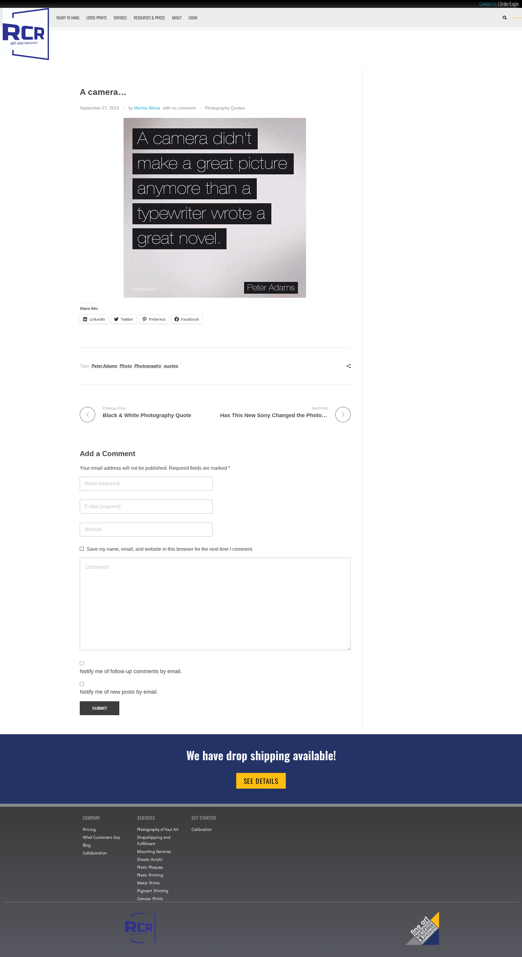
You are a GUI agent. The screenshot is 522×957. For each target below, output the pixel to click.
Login (192, 18)
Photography (147, 365)
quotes (171, 365)
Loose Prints (96, 18)
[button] (505, 17)
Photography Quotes (225, 107)
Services (120, 18)
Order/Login (509, 3)
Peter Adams (104, 365)
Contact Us (488, 3)
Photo (126, 365)
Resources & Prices (149, 18)
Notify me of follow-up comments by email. (131, 671)
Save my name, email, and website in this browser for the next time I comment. (170, 549)
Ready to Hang (67, 18)
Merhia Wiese (147, 107)
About (177, 18)
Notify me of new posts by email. (119, 692)
